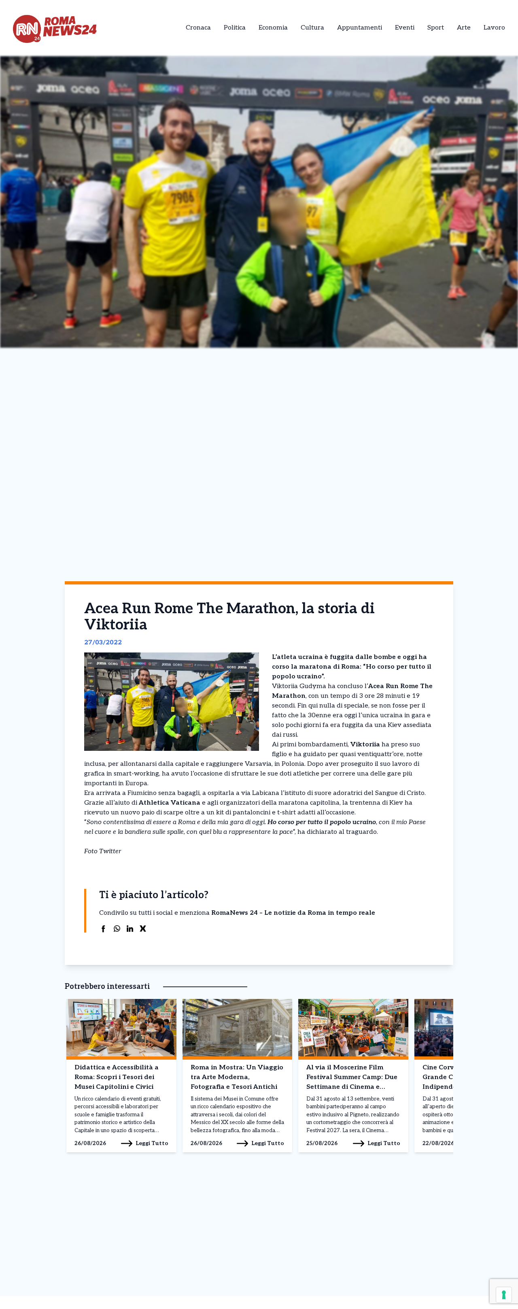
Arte (464, 28)
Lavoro (494, 28)
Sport (435, 28)
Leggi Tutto (152, 1143)
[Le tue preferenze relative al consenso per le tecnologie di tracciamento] (504, 1295)
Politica (235, 28)
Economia (273, 28)
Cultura (312, 28)
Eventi (404, 28)
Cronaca (198, 28)
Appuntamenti (359, 28)
